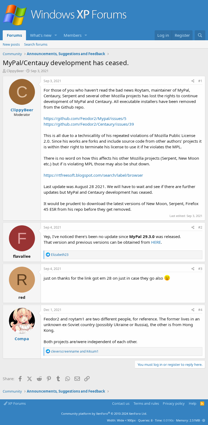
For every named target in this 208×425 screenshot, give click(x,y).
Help (192, 403)
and (75, 351)
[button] (56, 35)
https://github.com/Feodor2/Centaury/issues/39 (89, 124)
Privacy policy (174, 403)
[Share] (193, 81)
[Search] (200, 35)
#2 (200, 227)
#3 (200, 268)
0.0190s (168, 420)
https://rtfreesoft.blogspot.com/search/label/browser (93, 175)
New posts (11, 44)
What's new (40, 35)
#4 (200, 309)
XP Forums (16, 403)
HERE (156, 242)
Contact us (120, 403)
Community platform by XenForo (104, 413)
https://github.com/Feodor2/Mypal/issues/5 (85, 118)
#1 (200, 81)
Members (73, 35)
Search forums (35, 44)
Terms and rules (146, 403)
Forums (14, 35)
